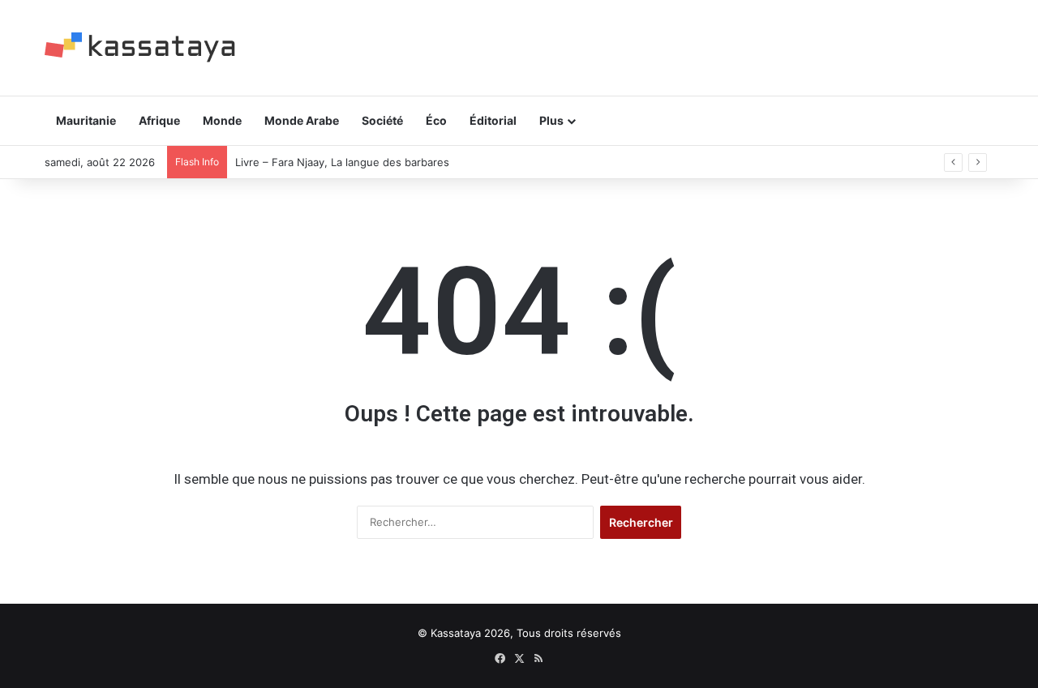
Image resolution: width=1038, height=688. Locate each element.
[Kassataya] (140, 47)
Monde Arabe (301, 120)
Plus (551, 120)
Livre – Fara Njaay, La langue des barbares (342, 162)
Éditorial (493, 120)
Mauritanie (86, 120)
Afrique (159, 120)
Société (382, 120)
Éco (436, 120)
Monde (222, 120)
